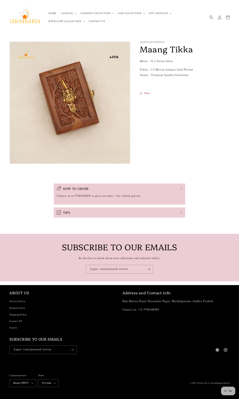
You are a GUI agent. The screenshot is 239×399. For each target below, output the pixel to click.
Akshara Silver (203, 383)
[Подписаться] (149, 269)
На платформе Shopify (220, 383)
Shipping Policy (18, 314)
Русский (46, 383)
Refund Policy (17, 308)
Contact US (15, 321)
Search (13, 327)
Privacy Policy (17, 301)
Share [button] (147, 93)
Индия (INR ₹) (21, 383)
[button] (68, 13)
